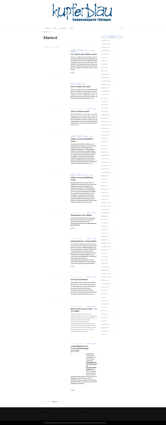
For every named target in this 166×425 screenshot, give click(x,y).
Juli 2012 (103, 307)
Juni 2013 (103, 293)
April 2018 (103, 108)
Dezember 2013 (105, 273)
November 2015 (105, 206)
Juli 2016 (103, 179)
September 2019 (105, 50)
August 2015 (104, 216)
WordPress (103, 422)
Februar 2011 (104, 324)
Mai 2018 (103, 104)
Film (78, 50)
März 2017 (103, 152)
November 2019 (105, 44)
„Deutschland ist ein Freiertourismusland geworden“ (79, 348)
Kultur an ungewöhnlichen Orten (82, 140)
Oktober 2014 (104, 250)
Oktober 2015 (104, 209)
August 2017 (104, 135)
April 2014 (103, 263)
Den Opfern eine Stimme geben (84, 54)
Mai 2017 (103, 145)
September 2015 (105, 212)
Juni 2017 (103, 141)
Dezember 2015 (105, 202)
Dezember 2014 (105, 243)
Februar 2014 (104, 266)
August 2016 (104, 175)
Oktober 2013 (104, 280)
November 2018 (105, 84)
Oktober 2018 (104, 87)
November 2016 (105, 165)
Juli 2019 (103, 57)
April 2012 (103, 314)
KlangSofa (79, 136)
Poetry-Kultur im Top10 (81, 86)
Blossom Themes (91, 422)
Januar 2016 (104, 199)
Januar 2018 (104, 118)
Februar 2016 (104, 196)
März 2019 (103, 71)
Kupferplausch (63, 28)
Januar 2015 (104, 239)
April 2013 (103, 300)
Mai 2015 (103, 226)
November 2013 (105, 277)
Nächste (54, 401)
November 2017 (105, 125)
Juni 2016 (103, 182)
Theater (83, 84)
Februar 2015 (104, 236)
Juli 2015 (103, 219)
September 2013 (105, 283)
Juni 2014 (103, 256)
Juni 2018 (103, 101)
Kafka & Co (73, 136)
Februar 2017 (104, 155)
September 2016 (105, 172)
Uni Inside (73, 51)
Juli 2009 (103, 334)
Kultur (71, 28)
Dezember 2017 (105, 121)
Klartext (82, 50)
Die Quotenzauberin (79, 279)
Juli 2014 (103, 253)
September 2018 (105, 91)
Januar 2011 (104, 327)
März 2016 (103, 192)
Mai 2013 (103, 297)
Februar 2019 (104, 74)
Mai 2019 (103, 64)
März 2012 (103, 317)
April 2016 (103, 189)
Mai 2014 (103, 260)
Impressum (46, 414)
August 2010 (104, 331)
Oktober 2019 (104, 47)
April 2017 (103, 148)
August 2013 (104, 287)
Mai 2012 (103, 310)
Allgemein (47, 28)
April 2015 (103, 229)
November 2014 (105, 246)
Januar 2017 (104, 158)
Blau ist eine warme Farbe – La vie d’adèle (84, 309)
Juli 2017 (103, 138)
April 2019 (103, 67)
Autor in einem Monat (80, 111)
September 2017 (105, 131)
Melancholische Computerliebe (84, 241)
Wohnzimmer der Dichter (81, 215)
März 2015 (103, 233)
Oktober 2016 (104, 169)
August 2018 (104, 94)
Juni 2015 (103, 223)
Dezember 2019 (105, 40)
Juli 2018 (103, 98)
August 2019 (104, 54)
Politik (54, 28)
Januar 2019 (104, 77)
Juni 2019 (103, 60)
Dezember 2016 (105, 162)
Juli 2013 (103, 290)
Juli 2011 (103, 320)
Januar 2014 (104, 270)
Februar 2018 (104, 114)
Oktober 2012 (104, 304)
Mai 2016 (103, 185)
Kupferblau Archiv (56, 422)
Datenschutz (87, 414)
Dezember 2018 (105, 81)
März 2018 (103, 111)
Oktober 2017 (104, 128)
